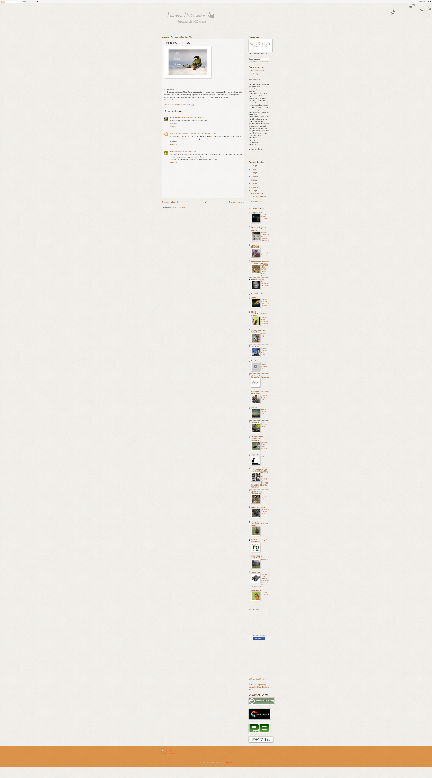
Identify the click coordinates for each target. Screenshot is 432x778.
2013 (253, 176)
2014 (253, 173)
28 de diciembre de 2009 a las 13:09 (203, 133)
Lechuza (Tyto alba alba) (264, 497)
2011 (253, 183)
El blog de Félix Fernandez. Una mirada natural (260, 523)
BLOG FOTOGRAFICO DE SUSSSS (259, 314)
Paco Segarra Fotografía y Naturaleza (260, 376)
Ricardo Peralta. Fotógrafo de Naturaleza (257, 438)
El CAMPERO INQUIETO (256, 557)
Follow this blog (259, 638)
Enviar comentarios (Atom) (181, 207)
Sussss (172, 151)
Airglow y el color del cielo (265, 411)
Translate (265, 61)
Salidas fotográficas (258, 507)
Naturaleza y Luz (257, 422)
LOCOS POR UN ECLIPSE (264, 216)
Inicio (205, 202)
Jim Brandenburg (257, 279)
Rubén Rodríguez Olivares (179, 133)
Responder (173, 126)
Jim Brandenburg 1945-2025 (265, 283)
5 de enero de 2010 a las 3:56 (185, 151)
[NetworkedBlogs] (259, 635)
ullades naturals (257, 572)
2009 (253, 191)
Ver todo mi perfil (255, 74)
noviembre (257, 201)
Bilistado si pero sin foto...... (264, 562)
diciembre (257, 194)
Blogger (229, 762)
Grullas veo (255, 346)
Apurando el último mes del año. (265, 511)
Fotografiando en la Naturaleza (258, 331)
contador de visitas (168, 753)
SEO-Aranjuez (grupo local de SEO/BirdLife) (259, 470)
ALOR (253, 298)
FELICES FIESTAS (259, 197)
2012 (253, 180)
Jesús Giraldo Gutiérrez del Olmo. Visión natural (260, 262)
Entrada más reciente (172, 202)
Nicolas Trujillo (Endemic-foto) (256, 492)
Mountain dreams (257, 361)
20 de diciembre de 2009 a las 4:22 (195, 117)
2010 (253, 187)
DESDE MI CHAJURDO (256, 246)
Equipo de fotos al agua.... (264, 397)
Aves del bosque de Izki (264, 336)
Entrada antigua (236, 202)
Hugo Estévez (256, 455)
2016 (253, 166)
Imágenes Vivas (257, 213)
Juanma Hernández (258, 71)
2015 (253, 169)
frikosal (254, 408)
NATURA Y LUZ (257, 294)
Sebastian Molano (176, 117)
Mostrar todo (266, 604)
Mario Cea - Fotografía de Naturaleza (259, 541)
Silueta (263, 456)
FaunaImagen (256, 590)
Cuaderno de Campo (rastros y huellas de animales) (258, 229)
